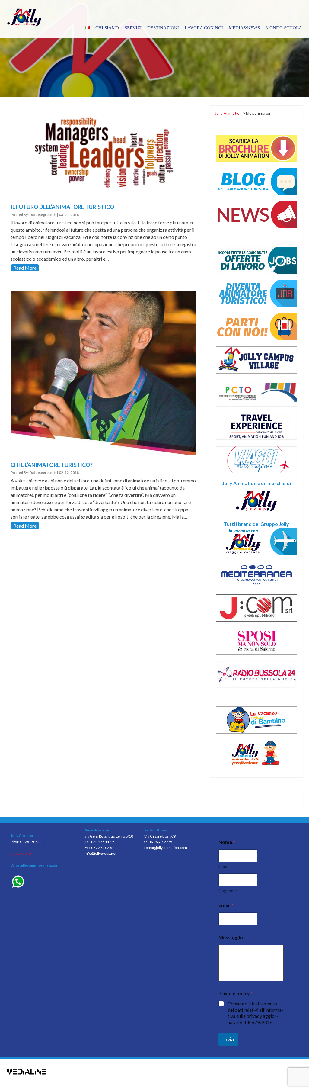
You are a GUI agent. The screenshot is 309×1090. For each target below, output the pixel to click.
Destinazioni (163, 27)
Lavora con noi (204, 27)
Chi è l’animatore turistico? (52, 464)
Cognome (227, 890)
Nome (224, 866)
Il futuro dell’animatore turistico (62, 207)
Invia (228, 1039)
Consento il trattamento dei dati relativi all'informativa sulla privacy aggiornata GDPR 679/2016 (255, 1013)
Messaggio (230, 937)
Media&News (244, 27)
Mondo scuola (284, 27)
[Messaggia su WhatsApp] (43, 882)
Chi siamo (107, 27)
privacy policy (21, 853)
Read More (25, 268)
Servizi (133, 27)
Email (226, 905)
